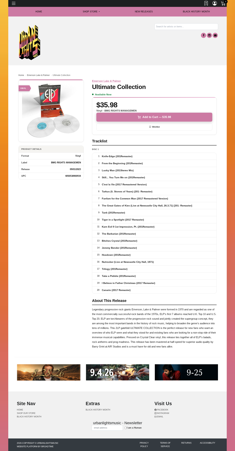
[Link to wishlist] (206, 4)
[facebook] (203, 35)
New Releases (144, 11)
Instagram (163, 413)
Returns (186, 443)
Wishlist (156, 127)
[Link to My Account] (214, 4)
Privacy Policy (144, 445)
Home (21, 75)
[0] (223, 4)
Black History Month (196, 11)
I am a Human (134, 427)
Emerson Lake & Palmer (38, 75)
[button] (91, 12)
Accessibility (207, 443)
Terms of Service (165, 445)
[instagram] (209, 35)
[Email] (215, 35)
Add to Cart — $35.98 (156, 117)
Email (160, 416)
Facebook (162, 410)
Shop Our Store (26, 413)
